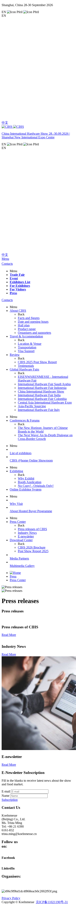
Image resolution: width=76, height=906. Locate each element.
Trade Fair (17, 274)
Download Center (21, 540)
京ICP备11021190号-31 (52, 902)
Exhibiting (16, 471)
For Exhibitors (20, 285)
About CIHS (18, 310)
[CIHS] (38, 127)
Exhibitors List (20, 282)
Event (14, 278)
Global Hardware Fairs (24, 369)
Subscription (10, 799)
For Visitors (18, 289)
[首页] (15, 572)
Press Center (18, 521)
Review (15, 354)
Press (13, 293)
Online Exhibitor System (25, 489)
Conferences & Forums (25, 420)
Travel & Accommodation (26, 336)
